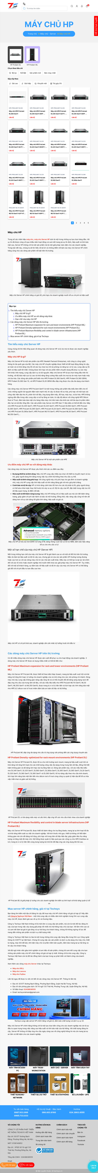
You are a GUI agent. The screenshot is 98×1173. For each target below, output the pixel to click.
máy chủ (29, 239)
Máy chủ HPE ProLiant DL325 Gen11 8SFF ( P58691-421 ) (17, 180)
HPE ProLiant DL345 (37, 108)
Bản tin (80, 1132)
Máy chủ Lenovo (19, 971)
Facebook (81, 1140)
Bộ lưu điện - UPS (80, 1094)
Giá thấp (27, 83)
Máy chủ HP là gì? (23, 313)
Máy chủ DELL (18, 968)
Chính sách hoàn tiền (44, 1136)
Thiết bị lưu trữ (38, 1094)
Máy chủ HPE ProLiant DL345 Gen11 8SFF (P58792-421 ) (79, 113)
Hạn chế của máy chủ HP (26, 319)
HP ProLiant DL (26, 762)
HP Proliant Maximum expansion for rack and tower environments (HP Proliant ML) (50, 325)
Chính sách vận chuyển (66, 1133)
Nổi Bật (23, 73)
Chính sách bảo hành (65, 1138)
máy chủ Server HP (42, 239)
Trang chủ (32, 34)
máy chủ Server (30, 964)
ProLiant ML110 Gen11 (16, 208)
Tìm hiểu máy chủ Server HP (22, 311)
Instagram (81, 1136)
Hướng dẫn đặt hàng (44, 1132)
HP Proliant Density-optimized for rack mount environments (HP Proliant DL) (47, 328)
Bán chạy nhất (50, 73)
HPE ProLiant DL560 (58, 174)
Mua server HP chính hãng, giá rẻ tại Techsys (29, 336)
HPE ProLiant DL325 (37, 141)
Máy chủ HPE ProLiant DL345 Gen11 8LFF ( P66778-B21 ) (58, 113)
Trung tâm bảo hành (43, 1140)
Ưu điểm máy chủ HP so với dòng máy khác (34, 316)
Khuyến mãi (42, 83)
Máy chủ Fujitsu (19, 974)
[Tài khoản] (76, 6)
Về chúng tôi (40, 1144)
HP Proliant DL (15, 65)
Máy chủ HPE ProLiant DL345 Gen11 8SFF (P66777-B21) (38, 113)
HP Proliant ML (32, 65)
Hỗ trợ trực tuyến (96, 26)
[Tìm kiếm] (71, 6)
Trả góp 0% (57, 83)
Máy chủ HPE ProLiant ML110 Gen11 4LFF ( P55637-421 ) (58, 213)
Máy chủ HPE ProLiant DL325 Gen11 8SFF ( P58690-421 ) (38, 180)
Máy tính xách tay (80, 1067)
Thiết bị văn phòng (59, 1094)
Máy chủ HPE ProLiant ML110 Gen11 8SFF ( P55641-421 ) (38, 213)
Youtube (80, 1144)
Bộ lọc (14, 73)
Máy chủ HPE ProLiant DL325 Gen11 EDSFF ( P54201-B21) (38, 147)
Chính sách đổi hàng (64, 1142)
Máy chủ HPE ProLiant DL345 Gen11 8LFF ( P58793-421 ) (17, 147)
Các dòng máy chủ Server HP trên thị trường (29, 322)
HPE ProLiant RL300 (16, 108)
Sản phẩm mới (35, 73)
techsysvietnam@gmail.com (28, 992)
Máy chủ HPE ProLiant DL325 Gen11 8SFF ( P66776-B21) (58, 147)
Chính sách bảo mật (64, 1129)
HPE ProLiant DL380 (79, 174)
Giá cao (14, 83)
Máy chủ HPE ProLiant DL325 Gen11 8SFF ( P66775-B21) (79, 147)
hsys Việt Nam (24, 916)
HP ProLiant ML (27, 674)
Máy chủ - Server (48, 34)
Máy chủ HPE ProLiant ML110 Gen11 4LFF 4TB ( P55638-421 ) (17, 213)
